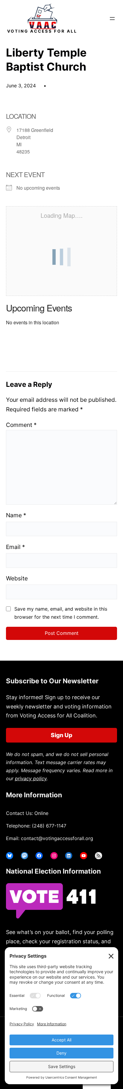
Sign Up (61, 735)
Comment (21, 424)
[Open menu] (112, 18)
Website (17, 578)
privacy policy (31, 778)
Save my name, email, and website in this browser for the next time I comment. (60, 613)
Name (16, 515)
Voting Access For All (42, 31)
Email (15, 546)
